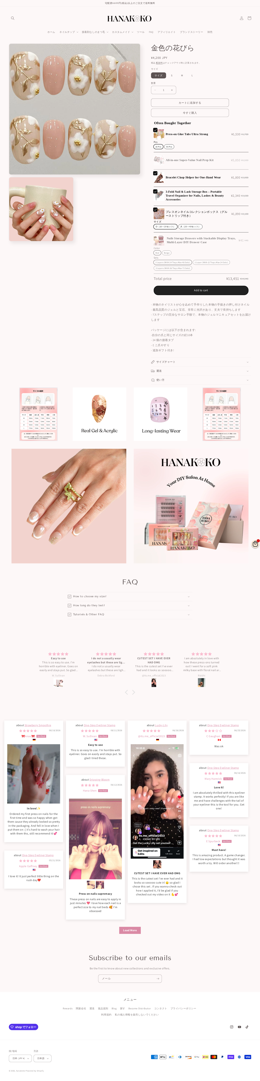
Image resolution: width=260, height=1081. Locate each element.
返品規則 (103, 1008)
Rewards (68, 1008)
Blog (114, 1008)
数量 (153, 83)
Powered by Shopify (35, 1071)
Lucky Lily (161, 725)
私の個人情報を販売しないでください (137, 1014)
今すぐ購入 (190, 112)
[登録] (158, 979)
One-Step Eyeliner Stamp (99, 725)
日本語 (40, 1058)
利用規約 (106, 1014)
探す (122, 1008)
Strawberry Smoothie (38, 725)
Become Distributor (139, 1008)
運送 (92, 1008)
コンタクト (160, 1008)
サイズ (159, 75)
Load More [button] (130, 930)
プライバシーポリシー (183, 1008)
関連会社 (81, 1008)
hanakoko (20, 1071)
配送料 (159, 62)
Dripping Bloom (99, 779)
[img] (28, 731)
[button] (13, 18)
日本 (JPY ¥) (19, 1058)
